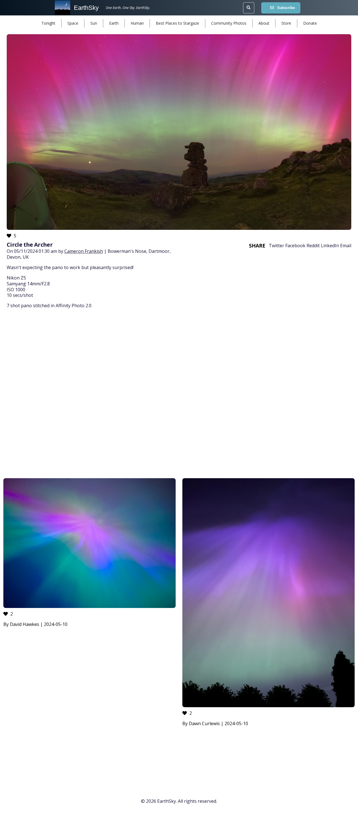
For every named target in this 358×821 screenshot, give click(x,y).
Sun (93, 23)
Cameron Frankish (83, 251)
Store (286, 23)
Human (137, 23)
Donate (310, 23)
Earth (114, 23)
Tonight (48, 23)
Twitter (276, 245)
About (263, 23)
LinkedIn (330, 245)
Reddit (313, 245)
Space (72, 23)
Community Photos (228, 23)
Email (345, 245)
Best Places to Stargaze (177, 23)
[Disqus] (179, 394)
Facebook (295, 245)
